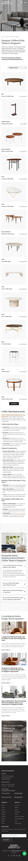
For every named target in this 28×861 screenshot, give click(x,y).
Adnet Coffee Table (7, 399)
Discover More (6, 650)
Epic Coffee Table (7, 316)
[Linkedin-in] (17, 855)
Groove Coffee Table (8, 96)
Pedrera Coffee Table (8, 206)
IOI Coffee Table (6, 261)
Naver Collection (6, 149)
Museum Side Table (7, 124)
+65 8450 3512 (18, 797)
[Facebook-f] (8, 855)
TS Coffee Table (6, 344)
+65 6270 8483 (18, 793)
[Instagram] (11, 855)
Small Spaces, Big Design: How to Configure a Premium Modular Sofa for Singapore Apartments (13, 669)
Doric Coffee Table (7, 289)
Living (6, 36)
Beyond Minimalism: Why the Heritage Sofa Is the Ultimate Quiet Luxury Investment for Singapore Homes (14, 702)
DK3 (3, 94)
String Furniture (6, 121)
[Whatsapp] (24, 854)
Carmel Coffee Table (7, 179)
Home (3, 36)
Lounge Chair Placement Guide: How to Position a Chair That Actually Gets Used (14, 638)
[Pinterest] (14, 855)
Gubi (3, 176)
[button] (25, 2)
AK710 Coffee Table (7, 151)
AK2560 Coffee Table (8, 234)
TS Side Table (5, 371)
